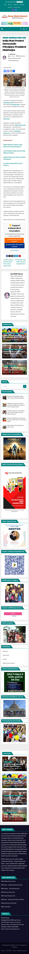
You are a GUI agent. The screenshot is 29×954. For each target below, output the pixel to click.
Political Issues (12, 37)
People (16, 349)
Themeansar (14, 947)
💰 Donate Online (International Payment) (14, 245)
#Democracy (21, 56)
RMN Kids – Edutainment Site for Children (12, 899)
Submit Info (15, 4)
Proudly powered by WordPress (9, 945)
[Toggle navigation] (26, 29)
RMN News (12, 54)
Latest (17, 333)
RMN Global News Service (8, 881)
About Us (10, 4)
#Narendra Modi (16, 58)
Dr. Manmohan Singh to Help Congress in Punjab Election (20, 261)
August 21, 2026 (9, 768)
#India (9, 58)
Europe (5, 659)
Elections (12, 333)
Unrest (14, 365)
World (24, 37)
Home (5, 4)
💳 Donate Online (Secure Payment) (14, 240)
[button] (21, 29)
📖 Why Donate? (15, 250)
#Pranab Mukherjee (13, 60)
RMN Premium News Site (8, 892)
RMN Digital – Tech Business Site (10, 888)
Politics (19, 37)
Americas (5, 651)
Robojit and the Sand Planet (8, 903)
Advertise (22, 4)
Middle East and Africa (9, 663)
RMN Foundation (5, 906)
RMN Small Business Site (8, 895)
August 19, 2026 (9, 785)
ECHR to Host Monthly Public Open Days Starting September (13, 766)
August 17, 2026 (9, 819)
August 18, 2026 (9, 802)
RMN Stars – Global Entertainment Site (11, 885)
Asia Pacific (5, 37)
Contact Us (10, 7)
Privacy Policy (17, 7)
